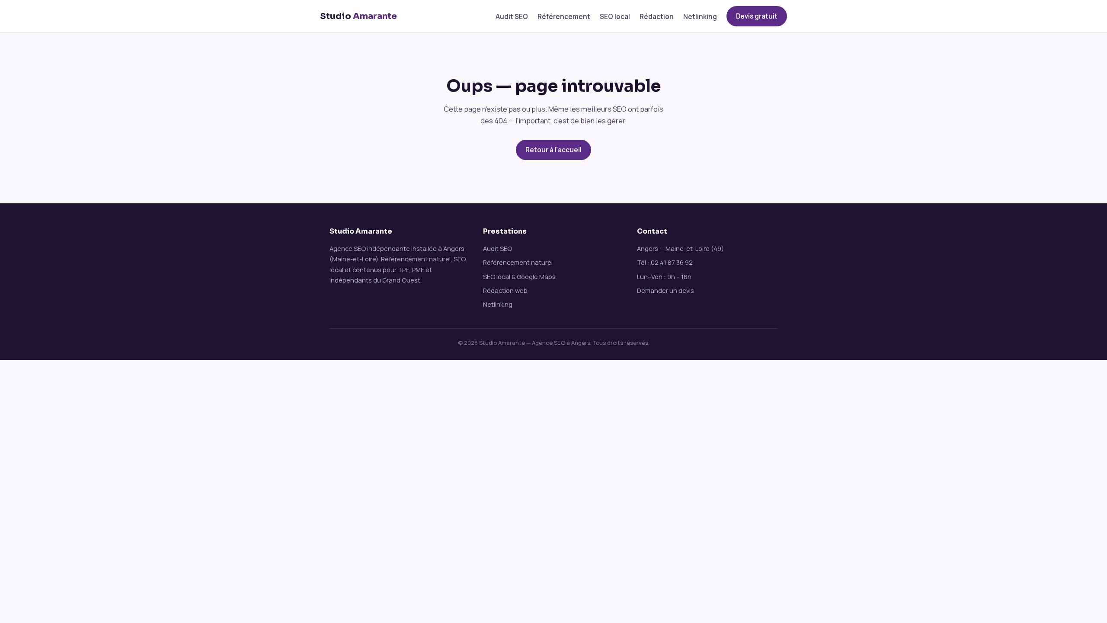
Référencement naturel (518, 262)
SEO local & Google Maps (519, 276)
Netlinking (700, 16)
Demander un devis (665, 290)
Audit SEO (512, 16)
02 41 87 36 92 (672, 262)
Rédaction (657, 16)
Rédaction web (505, 290)
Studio (358, 16)
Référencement (564, 16)
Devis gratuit (756, 16)
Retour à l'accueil (553, 149)
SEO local (615, 16)
